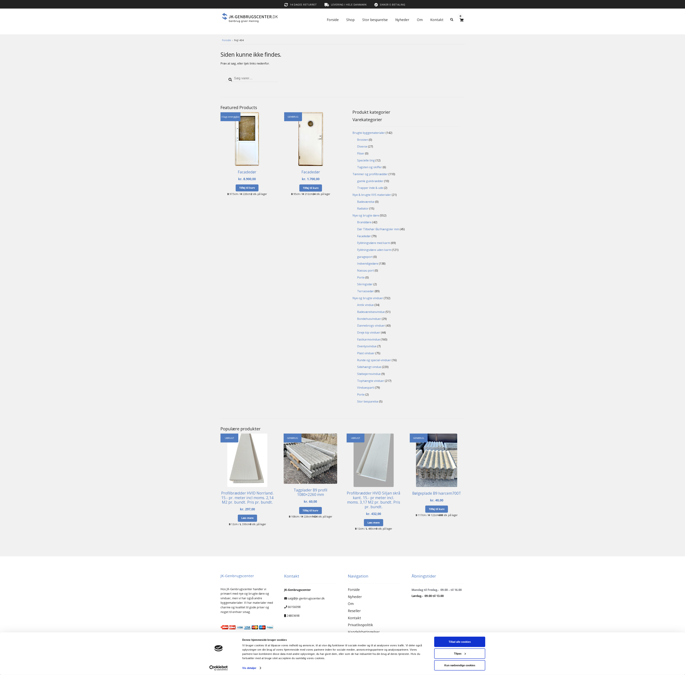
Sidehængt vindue (369, 367)
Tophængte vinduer (370, 381)
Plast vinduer (366, 353)
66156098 (294, 607)
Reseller (354, 610)
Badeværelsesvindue (371, 312)
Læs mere (247, 518)
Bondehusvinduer (369, 319)
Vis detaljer (249, 667)
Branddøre (364, 222)
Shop (350, 19)
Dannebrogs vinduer (371, 326)
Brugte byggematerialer (368, 133)
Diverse (362, 146)
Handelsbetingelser (364, 632)
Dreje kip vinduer (368, 332)
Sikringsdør (365, 284)
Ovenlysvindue (367, 346)
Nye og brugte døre (365, 215)
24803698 (293, 616)
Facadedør (364, 236)
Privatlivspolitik (360, 624)
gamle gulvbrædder (370, 181)
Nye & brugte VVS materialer (371, 195)
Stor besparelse (375, 19)
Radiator (363, 208)
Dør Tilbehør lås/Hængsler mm (378, 229)
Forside (333, 19)
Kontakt (436, 19)
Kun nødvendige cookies (459, 665)
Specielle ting (366, 160)
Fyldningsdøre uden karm (374, 250)
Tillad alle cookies (460, 641)
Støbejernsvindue (369, 374)
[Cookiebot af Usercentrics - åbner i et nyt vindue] (218, 668)
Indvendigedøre (367, 264)
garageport (365, 257)
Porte (361, 277)
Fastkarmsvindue (368, 339)
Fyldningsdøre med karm (373, 243)
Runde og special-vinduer (374, 360)
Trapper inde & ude (370, 188)
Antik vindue (365, 305)
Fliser (360, 153)
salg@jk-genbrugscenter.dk (306, 598)
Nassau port (365, 270)
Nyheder (402, 19)
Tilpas (457, 653)
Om (420, 19)
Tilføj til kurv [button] (247, 187)
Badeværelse (365, 202)
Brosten (362, 140)
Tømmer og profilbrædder (370, 174)
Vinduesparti (365, 388)
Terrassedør (365, 291)
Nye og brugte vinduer (367, 298)
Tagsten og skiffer (369, 167)
